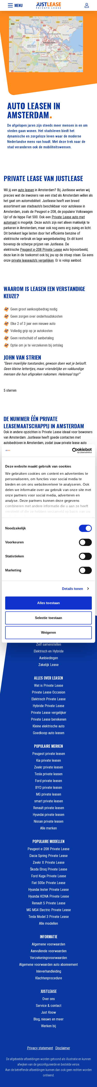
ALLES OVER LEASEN (48, 678)
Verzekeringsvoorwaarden (48, 958)
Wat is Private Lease (48, 685)
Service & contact (48, 1005)
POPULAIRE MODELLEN (48, 841)
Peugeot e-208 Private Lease (41, 249)
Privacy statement (40, 1048)
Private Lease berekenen (48, 719)
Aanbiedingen (48, 658)
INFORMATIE (48, 936)
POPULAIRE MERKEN (48, 746)
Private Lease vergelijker (48, 712)
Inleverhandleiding (48, 971)
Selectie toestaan (48, 618)
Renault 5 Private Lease (48, 903)
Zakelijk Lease (48, 665)
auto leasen (26, 190)
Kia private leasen (48, 760)
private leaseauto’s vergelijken (33, 260)
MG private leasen (48, 794)
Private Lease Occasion (48, 692)
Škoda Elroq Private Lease (48, 869)
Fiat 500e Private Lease (48, 883)
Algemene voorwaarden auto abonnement (48, 964)
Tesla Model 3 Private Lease (48, 917)
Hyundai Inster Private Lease (48, 889)
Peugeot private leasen (48, 754)
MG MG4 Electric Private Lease (48, 910)
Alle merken (48, 828)
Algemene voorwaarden (48, 944)
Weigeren (48, 632)
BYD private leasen (48, 787)
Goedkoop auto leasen (48, 733)
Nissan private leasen (48, 821)
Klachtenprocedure (48, 978)
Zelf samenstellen (48, 644)
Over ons (48, 999)
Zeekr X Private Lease (49, 862)
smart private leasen (48, 801)
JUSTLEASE (49, 991)
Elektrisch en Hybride (49, 651)
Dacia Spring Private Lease (48, 856)
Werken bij (48, 1026)
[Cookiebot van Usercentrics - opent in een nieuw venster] (72, 451)
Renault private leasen (48, 808)
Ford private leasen (48, 781)
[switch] (85, 542)
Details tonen (72, 589)
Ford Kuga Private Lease (48, 876)
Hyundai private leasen (48, 814)
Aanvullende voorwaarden (49, 951)
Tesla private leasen (48, 774)
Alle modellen (48, 923)
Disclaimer (62, 1048)
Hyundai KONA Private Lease (48, 896)
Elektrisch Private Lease (48, 699)
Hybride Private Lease (48, 706)
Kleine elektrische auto (48, 726)
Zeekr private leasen (48, 767)
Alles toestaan (48, 603)
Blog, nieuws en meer (48, 1019)
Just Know (48, 1012)
